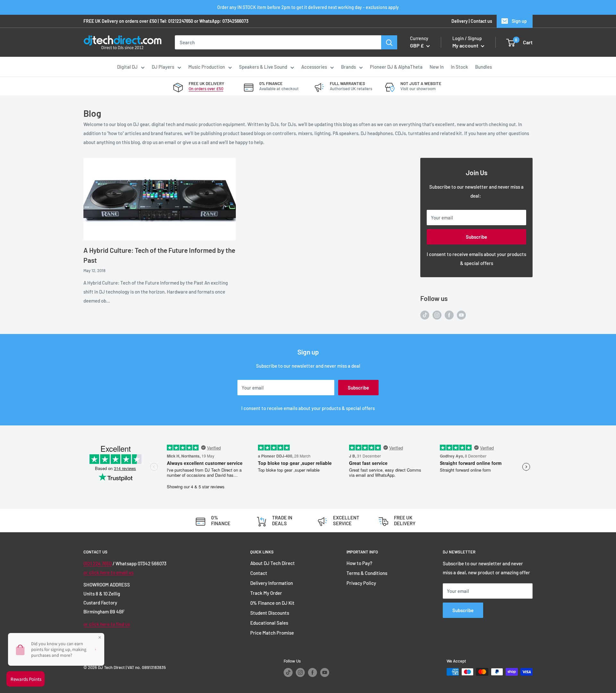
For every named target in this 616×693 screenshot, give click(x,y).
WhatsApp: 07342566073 (223, 21)
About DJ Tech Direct (272, 563)
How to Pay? (359, 563)
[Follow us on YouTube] (461, 314)
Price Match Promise (272, 633)
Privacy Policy (361, 583)
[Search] (389, 42)
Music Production (206, 67)
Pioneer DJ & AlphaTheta (396, 67)
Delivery (459, 21)
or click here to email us (108, 572)
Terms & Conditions (366, 573)
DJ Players (163, 67)
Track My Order (266, 593)
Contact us (481, 21)
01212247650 (180, 21)
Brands (348, 67)
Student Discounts (269, 613)
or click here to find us (106, 624)
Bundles (483, 67)
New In (437, 67)
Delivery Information (271, 583)
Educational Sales (269, 623)
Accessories (314, 67)
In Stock (459, 67)
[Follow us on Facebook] (449, 314)
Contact (258, 573)
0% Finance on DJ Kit (272, 603)
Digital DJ (127, 67)
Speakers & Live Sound (263, 67)
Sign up (519, 21)
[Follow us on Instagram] (436, 314)
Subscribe (476, 237)
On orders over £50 (206, 88)
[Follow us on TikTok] (424, 314)
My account (465, 46)
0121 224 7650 (97, 563)
